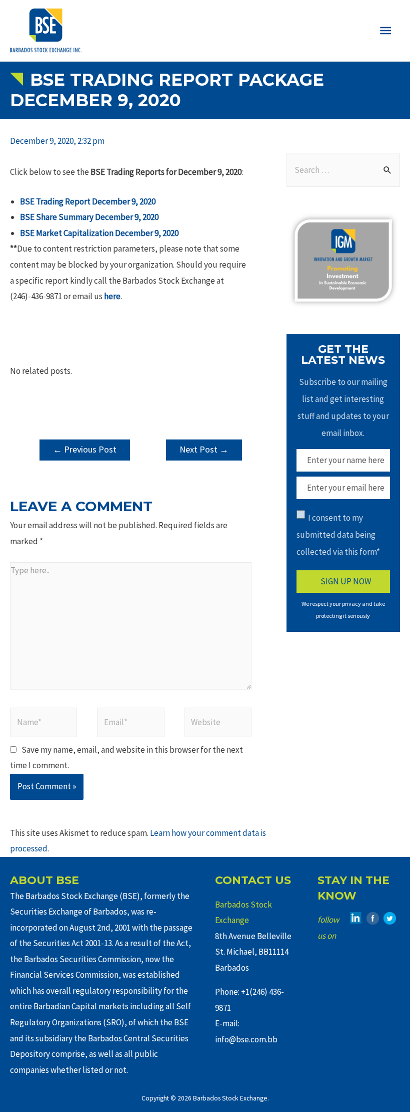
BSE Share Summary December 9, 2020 (89, 217)
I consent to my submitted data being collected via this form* (338, 534)
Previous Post (84, 449)
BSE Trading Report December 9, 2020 (88, 201)
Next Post (204, 449)
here (112, 296)
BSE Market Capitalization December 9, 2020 (99, 233)
